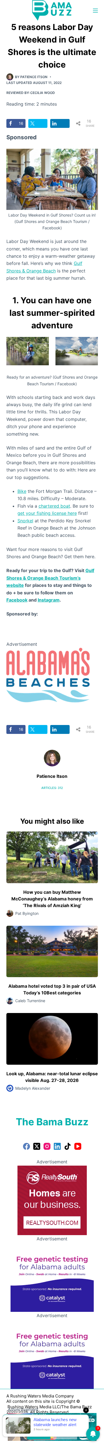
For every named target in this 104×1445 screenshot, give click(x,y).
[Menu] (95, 10)
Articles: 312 (52, 788)
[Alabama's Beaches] (48, 674)
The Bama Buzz (52, 1122)
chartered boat (54, 506)
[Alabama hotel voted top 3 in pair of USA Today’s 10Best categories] (52, 951)
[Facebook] (26, 1146)
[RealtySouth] (52, 1200)
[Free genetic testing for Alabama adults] (52, 1276)
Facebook (16, 600)
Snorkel (25, 520)
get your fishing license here (47, 513)
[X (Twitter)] (36, 1146)
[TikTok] (67, 1146)
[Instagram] (47, 1146)
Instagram (49, 600)
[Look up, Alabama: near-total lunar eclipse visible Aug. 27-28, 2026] (52, 1039)
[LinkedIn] (57, 1146)
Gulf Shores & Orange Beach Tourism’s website (50, 578)
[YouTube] (77, 1146)
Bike (21, 491)
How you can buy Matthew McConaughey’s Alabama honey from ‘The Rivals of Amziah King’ (52, 898)
